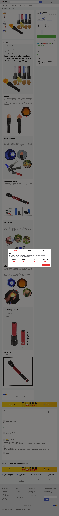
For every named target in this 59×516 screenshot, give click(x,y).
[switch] (14, 261)
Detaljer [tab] (29, 250)
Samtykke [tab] (15, 250)
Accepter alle (46, 264)
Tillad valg (39, 264)
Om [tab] (43, 250)
